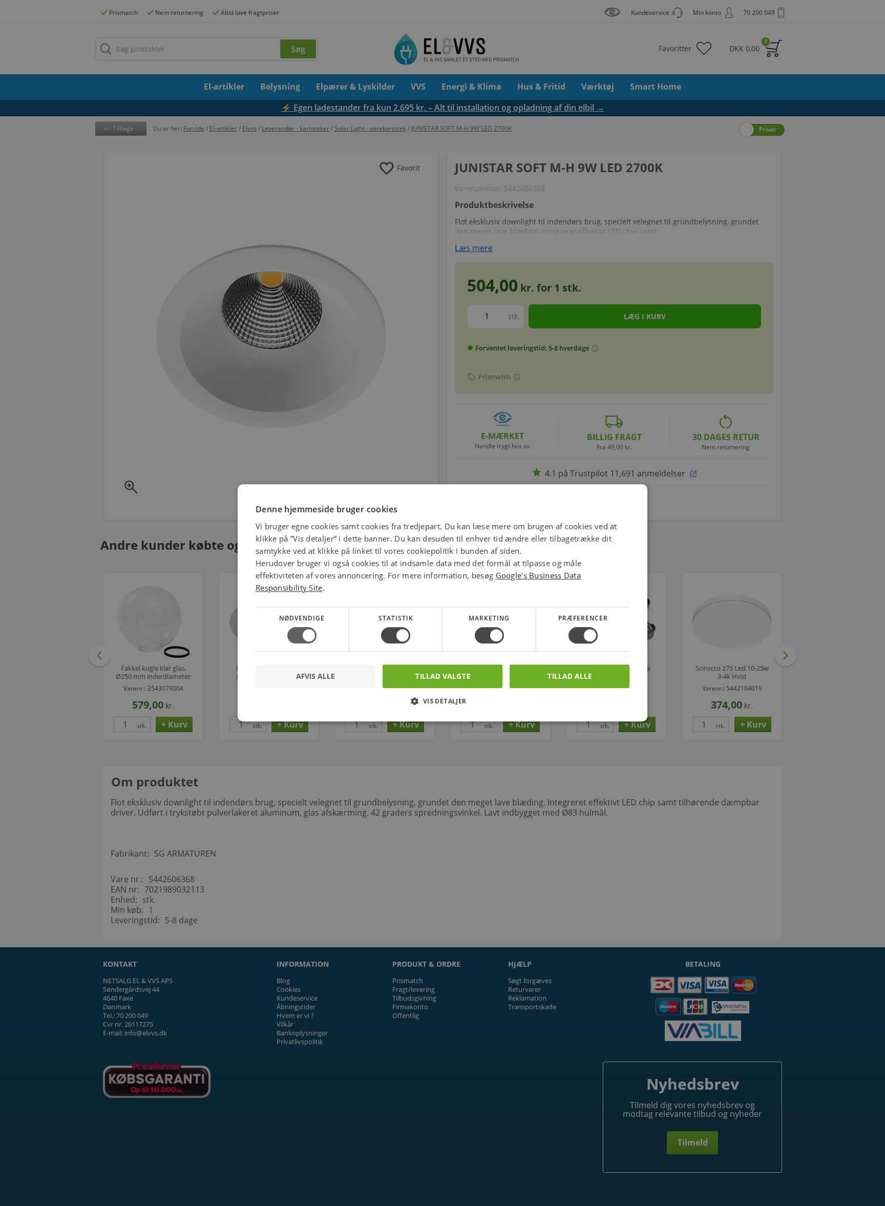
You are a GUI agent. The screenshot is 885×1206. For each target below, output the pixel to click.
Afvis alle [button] (315, 676)
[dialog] (442, 602)
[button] (442, 705)
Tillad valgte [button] (443, 676)
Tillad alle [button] (569, 676)
